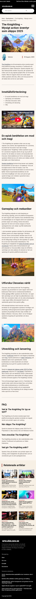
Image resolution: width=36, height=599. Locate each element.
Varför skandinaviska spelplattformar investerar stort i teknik (9, 482)
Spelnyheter (9, 18)
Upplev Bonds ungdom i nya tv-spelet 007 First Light (26, 503)
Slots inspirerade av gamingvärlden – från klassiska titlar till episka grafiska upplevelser (9, 525)
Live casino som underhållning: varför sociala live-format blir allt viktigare (26, 525)
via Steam (20, 371)
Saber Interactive (26, 358)
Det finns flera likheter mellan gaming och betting (25, 482)
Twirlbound (10, 355)
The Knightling (6, 64)
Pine (6, 358)
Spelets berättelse (7, 163)
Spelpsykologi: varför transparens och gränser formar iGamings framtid (9, 503)
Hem (3, 18)
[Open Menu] (32, 6)
